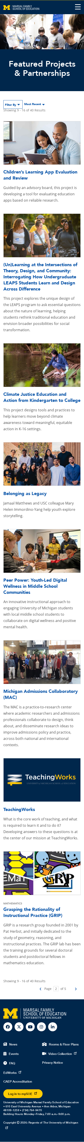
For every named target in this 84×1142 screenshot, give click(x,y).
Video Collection (60, 1054)
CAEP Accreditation (17, 1081)
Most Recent (32, 104)
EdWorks (10, 1072)
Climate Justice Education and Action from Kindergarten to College (41, 397)
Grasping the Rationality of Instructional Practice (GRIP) (32, 912)
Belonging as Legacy (25, 494)
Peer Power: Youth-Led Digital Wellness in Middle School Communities (35, 586)
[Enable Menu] (78, 6)
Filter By (10, 105)
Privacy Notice (52, 1062)
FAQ (12, 1063)
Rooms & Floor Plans (64, 1044)
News (13, 1044)
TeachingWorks (19, 809)
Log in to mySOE (20, 1094)
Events (14, 1054)
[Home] (21, 7)
